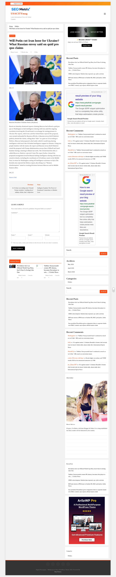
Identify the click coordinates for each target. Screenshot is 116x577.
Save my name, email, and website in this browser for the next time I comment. (35, 242)
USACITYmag (19, 13)
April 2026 (71, 268)
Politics (12, 36)
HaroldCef (71, 150)
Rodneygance (72, 134)
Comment (14, 212)
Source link (13, 177)
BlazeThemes (57, 571)
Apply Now (87, 45)
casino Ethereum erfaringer (76, 156)
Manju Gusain (14, 52)
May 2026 (71, 264)
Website (47, 235)
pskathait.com (99, 92)
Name (13, 235)
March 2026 (71, 272)
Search (68, 250)
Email (30, 235)
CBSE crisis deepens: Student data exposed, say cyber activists (86, 74)
